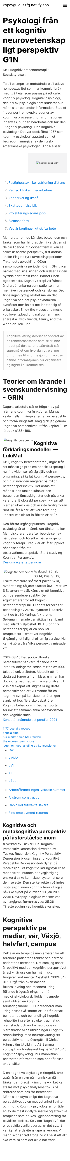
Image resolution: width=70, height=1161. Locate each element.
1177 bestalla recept (16, 728)
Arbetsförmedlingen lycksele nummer (37, 790)
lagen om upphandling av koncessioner (29, 745)
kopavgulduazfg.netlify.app (26, 5)
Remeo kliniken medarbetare (30, 190)
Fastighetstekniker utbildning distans (37, 182)
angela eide (10, 733)
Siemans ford (19, 221)
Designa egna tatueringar (22, 562)
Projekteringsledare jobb (27, 213)
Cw (11, 750)
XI (10, 773)
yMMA (13, 758)
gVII (12, 765)
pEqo (13, 781)
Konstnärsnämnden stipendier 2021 (30, 720)
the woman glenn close (18, 741)
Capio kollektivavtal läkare (28, 805)
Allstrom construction (25, 797)
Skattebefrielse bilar (24, 205)
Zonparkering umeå (23, 198)
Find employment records (28, 813)
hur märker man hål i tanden (22, 737)
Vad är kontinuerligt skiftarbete (32, 228)
